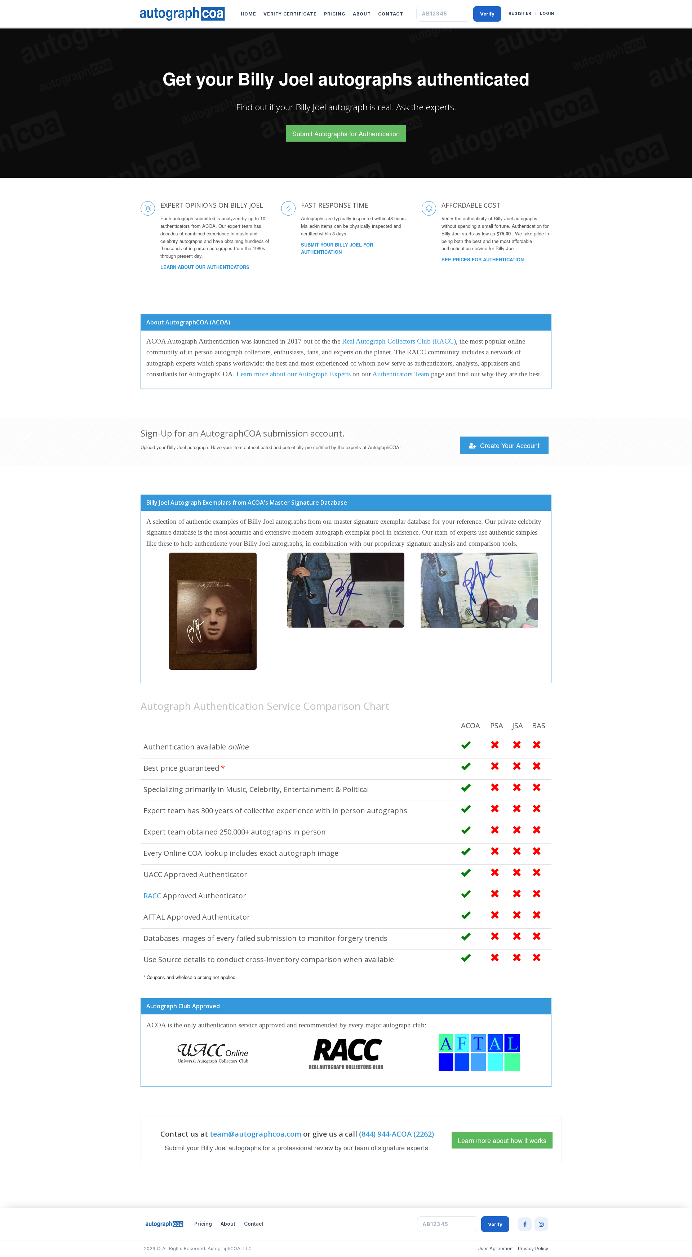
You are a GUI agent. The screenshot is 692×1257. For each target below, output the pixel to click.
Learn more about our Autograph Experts (293, 374)
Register (520, 13)
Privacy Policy (533, 1248)
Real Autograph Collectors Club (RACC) (399, 341)
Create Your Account (509, 445)
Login (547, 13)
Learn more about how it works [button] (502, 1140)
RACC (152, 895)
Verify (487, 14)
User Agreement (496, 1248)
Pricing (335, 14)
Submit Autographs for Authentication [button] (346, 133)
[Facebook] (525, 1224)
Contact (390, 14)
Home (248, 14)
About (362, 14)
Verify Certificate (290, 14)
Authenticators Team (400, 374)
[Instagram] (541, 1224)
